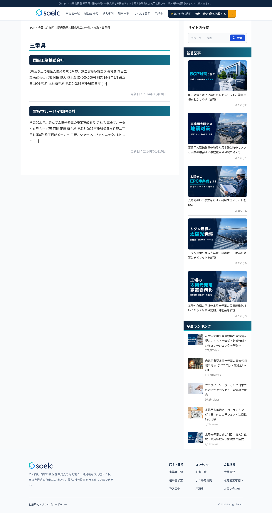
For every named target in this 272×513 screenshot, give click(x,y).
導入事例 (108, 13)
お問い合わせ (232, 488)
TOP (32, 27)
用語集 (159, 13)
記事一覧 (123, 13)
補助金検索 (91, 13)
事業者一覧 (73, 13)
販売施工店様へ (233, 480)
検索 (239, 38)
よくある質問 (142, 13)
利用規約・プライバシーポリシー (48, 504)
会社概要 (229, 472)
